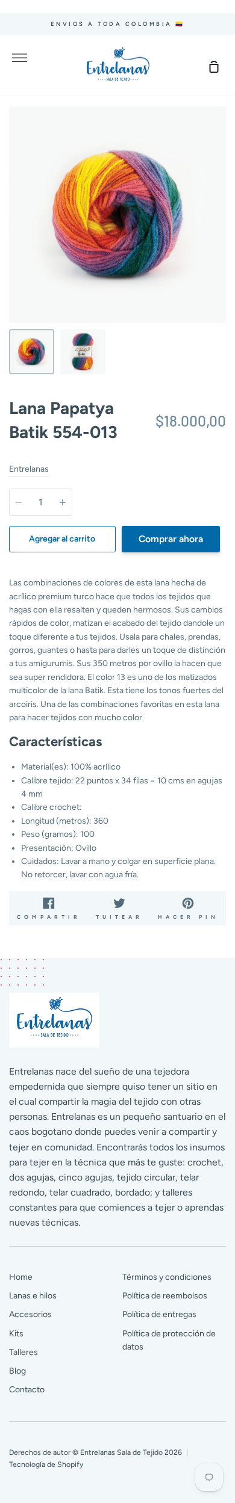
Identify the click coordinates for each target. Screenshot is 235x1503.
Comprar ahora (171, 539)
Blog (17, 1371)
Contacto (27, 1389)
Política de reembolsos (164, 1296)
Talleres (23, 1352)
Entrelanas (29, 469)
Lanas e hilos (33, 1296)
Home (21, 1277)
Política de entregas (159, 1314)
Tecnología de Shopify (46, 1464)
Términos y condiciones (167, 1277)
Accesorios (30, 1314)
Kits (16, 1334)
